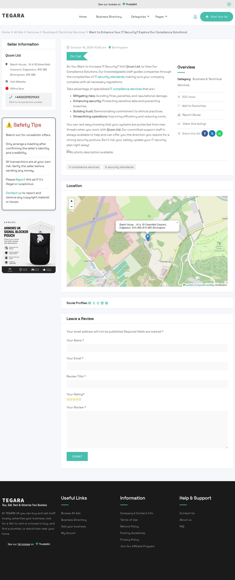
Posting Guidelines (132, 533)
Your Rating (75, 394)
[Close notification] (229, 4)
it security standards (119, 167)
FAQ (182, 526)
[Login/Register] (195, 17)
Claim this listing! (194, 123)
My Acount (68, 533)
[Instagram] (98, 303)
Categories (138, 16)
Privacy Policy (129, 539)
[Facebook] (89, 303)
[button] (147, 237)
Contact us (13, 193)
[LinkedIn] (102, 303)
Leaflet (189, 285)
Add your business (73, 526)
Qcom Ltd (13, 55)
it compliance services (84, 167)
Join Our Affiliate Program (137, 546)
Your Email (75, 358)
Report (21, 179)
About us (185, 519)
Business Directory (109, 16)
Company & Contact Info (136, 513)
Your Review (76, 407)
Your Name (75, 340)
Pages (160, 16)
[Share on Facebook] (205, 133)
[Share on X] (212, 133)
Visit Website (18, 81)
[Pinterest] (106, 303)
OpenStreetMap (205, 285)
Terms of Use (129, 519)
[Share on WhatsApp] (219, 133)
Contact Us (187, 513)
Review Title (76, 376)
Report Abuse (191, 114)
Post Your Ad (219, 16)
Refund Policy (129, 526)
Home (83, 16)
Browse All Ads (71, 513)
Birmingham (120, 47)
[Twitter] (94, 303)
